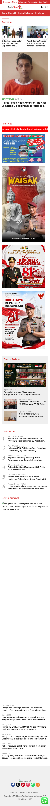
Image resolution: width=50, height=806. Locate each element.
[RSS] (38, 785)
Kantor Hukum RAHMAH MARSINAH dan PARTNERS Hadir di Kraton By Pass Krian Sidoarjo (26, 439)
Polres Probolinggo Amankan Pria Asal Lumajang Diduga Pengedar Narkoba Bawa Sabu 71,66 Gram (24, 106)
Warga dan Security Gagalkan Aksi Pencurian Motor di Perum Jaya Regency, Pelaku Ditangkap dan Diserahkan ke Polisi (24, 709)
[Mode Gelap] (42, 7)
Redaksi (36, 792)
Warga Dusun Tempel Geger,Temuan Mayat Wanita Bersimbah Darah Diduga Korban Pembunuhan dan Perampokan (25, 737)
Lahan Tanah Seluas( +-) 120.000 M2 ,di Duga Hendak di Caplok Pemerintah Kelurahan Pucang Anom (28, 487)
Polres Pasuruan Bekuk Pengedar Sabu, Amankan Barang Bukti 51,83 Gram (24, 747)
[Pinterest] (23, 785)
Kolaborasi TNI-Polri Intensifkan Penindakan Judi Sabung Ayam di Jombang (27, 449)
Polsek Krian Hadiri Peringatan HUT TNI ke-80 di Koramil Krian (27, 468)
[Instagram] (28, 785)
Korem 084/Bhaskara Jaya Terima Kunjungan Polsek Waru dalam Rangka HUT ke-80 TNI (27, 478)
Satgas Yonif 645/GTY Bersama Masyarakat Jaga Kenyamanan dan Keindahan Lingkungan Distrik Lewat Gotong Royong (32, 415)
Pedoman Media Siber (20, 792)
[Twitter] (18, 785)
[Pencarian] (46, 7)
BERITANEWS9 (8, 99)
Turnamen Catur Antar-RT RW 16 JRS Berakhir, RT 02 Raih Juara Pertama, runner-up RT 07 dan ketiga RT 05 (32, 402)
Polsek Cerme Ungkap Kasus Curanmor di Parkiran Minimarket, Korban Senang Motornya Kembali (16, 43)
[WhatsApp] (33, 785)
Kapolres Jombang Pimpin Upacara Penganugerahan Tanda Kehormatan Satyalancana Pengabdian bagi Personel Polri (26, 458)
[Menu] (4, 7)
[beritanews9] (14, 7)
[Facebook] (13, 785)
